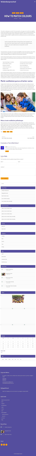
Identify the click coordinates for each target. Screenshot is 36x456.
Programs (2, 403)
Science (3, 241)
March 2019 (3, 228)
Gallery (2, 407)
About (2, 401)
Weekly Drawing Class (5, 190)
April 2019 (3, 226)
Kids (8, 131)
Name (2, 161)
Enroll (2, 410)
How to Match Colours (8, 213)
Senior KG (3, 416)
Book (3, 359)
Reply (7, 151)
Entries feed (4, 256)
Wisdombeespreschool (8, 2)
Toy (17, 359)
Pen (11, 131)
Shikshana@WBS (4, 412)
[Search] (34, 183)
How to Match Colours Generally (7, 201)
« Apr (1, 352)
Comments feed (4, 259)
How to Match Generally (5, 198)
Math (2, 238)
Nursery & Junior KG (5, 414)
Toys (2, 244)
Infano (9, 359)
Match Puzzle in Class (5, 195)
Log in (3, 253)
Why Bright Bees (3, 405)
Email (19, 161)
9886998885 (4, 378)
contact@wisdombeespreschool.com (8, 383)
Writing (3, 246)
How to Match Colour (8, 211)
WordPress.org (4, 261)
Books (4, 131)
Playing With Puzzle (5, 193)
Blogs (2, 419)
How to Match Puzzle (8, 208)
